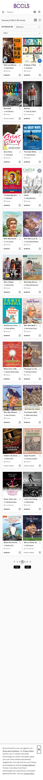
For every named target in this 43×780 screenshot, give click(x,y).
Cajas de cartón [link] (30, 456)
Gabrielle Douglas (11, 502)
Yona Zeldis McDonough (33, 241)
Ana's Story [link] (8, 152)
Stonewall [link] (7, 109)
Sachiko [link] (27, 109)
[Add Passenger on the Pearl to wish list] (39, 379)
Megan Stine (9, 545)
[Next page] (30, 562)
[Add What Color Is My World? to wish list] (19, 379)
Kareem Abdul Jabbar (12, 372)
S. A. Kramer (9, 241)
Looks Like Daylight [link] (31, 499)
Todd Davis (9, 198)
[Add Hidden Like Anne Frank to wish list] (19, 466)
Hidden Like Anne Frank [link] (11, 456)
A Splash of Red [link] (30, 65)
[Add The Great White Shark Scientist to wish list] (39, 162)
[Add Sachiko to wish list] (39, 118)
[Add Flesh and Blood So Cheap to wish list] (19, 75)
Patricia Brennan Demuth (33, 285)
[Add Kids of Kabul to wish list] (19, 292)
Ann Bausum (10, 111)
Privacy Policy (28, 751)
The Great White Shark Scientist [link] (31, 152)
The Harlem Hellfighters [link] (31, 412)
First (16, 567)
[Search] (3, 12)
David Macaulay (31, 198)
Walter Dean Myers (31, 415)
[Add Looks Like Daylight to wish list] (39, 509)
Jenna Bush (9, 155)
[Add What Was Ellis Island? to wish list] (39, 292)
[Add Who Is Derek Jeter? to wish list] (39, 552)
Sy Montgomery (31, 155)
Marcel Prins (9, 458)
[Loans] (35, 12)
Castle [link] (26, 195)
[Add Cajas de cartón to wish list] (39, 466)
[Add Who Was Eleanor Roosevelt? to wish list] (19, 422)
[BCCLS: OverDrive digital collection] (21, 4)
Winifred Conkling (31, 372)
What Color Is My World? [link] (11, 369)
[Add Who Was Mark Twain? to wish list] (39, 335)
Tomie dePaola (10, 328)
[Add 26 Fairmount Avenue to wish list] (19, 335)
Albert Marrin (10, 68)
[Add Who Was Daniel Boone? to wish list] (19, 249)
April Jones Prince (31, 328)
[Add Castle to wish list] (39, 205)
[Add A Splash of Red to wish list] (39, 75)
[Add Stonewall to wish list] (19, 118)
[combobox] (17, 12)
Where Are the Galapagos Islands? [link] (11, 543)
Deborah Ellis (10, 285)
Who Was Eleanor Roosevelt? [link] (11, 412)
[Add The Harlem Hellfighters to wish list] (39, 422)
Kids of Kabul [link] (9, 282)
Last (27, 567)
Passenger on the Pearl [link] (31, 369)
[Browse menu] (39, 11)
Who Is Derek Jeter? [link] (31, 543)
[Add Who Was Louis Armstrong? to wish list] (39, 249)
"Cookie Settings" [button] (28, 765)
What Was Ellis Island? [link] (31, 282)
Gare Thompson (10, 415)
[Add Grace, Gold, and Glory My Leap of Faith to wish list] (19, 509)
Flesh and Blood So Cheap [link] (11, 65)
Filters (6, 33)
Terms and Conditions (11, 751)
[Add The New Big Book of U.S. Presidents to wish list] (19, 205)
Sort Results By (7, 27)
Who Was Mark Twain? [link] (31, 326)
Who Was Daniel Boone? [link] (11, 239)
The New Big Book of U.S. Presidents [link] (11, 195)
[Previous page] (14, 562)
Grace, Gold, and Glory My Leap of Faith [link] (11, 499)
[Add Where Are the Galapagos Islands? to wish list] (19, 552)
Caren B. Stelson (31, 111)
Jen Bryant (29, 68)
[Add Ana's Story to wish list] (19, 162)
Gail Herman (30, 545)
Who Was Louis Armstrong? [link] (31, 239)
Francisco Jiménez (31, 458)
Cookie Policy (29, 773)
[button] (35, 21)
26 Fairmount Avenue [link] (11, 326)
